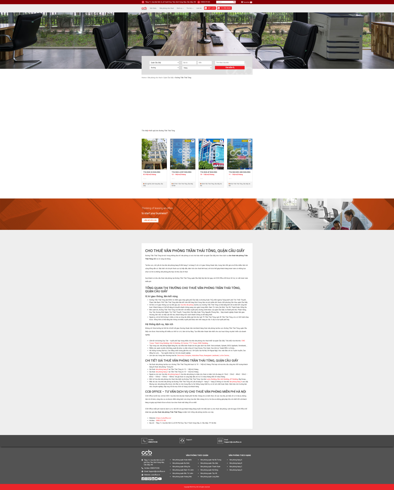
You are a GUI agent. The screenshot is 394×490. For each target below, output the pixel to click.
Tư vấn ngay (226, 8)
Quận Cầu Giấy (168, 78)
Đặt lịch (211, 8)
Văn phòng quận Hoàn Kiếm (182, 460)
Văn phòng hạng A (235, 460)
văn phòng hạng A (235, 382)
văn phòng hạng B (162, 369)
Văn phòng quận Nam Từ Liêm (183, 470)
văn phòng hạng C (162, 372)
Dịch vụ (179, 8)
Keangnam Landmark (211, 355)
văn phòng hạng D (173, 374)
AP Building (234, 379)
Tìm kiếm (229, 68)
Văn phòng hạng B (235, 463)
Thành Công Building (162, 343)
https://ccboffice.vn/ (163, 418)
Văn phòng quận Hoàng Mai (182, 477)
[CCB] (144, 8)
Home (144, 78)
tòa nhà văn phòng (187, 305)
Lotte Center (224, 355)
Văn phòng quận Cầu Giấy (209, 463)
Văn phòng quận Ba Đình (180, 463)
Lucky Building (211, 379)
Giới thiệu (153, 8)
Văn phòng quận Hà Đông (209, 470)
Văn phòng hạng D (235, 470)
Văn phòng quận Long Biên (209, 477)
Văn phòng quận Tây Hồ (208, 473)
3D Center (184, 343)
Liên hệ (199, 8)
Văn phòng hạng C (235, 467)
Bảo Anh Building (223, 379)
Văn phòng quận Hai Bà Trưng (210, 460)
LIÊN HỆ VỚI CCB (150, 220)
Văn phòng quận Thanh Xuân (210, 467)
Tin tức (189, 8)
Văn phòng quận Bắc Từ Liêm (182, 473)
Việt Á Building (175, 343)
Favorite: (246, 2)
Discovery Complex (184, 355)
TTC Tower (193, 343)
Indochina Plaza (197, 355)
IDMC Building (203, 343)
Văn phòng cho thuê (166, 8)
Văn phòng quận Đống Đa (181, 467)
